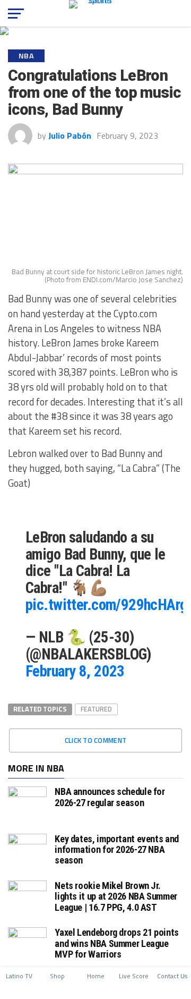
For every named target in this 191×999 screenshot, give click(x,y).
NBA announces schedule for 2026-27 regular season (109, 797)
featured (96, 709)
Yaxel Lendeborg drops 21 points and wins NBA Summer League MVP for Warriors (117, 943)
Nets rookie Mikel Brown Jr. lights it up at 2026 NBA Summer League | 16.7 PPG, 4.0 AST (116, 896)
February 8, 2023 (75, 671)
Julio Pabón (69, 135)
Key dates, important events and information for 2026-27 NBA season (117, 849)
